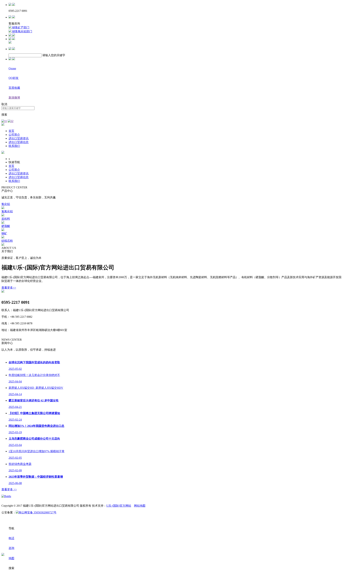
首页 (11, 130)
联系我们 (14, 145)
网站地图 (139, 505)
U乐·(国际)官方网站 (118, 505)
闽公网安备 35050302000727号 (37, 512)
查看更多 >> (9, 489)
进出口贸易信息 (19, 142)
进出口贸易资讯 (19, 138)
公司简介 (14, 134)
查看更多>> (8, 287)
